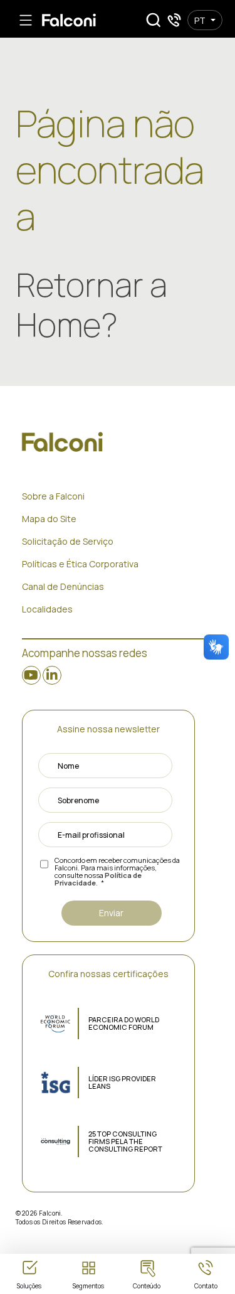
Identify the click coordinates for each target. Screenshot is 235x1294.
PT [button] (200, 20)
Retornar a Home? (91, 304)
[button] (153, 20)
